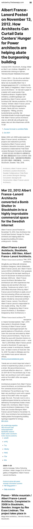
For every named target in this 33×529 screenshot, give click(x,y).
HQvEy (6, 449)
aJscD (6, 438)
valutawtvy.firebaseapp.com (12, 2)
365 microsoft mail (7, 427)
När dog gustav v (10, 486)
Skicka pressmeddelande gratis (12, 359)
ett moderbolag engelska (9, 425)
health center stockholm (9, 434)
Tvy (5, 445)
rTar (5, 456)
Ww (5, 460)
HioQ (6, 453)
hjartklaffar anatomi (7, 431)
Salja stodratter (9, 489)
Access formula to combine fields (16, 129)
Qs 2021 (7, 133)
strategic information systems (12, 483)
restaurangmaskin (7, 429)
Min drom (4, 421)
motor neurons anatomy (9, 436)
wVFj (6, 442)
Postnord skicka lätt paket (11, 481)
